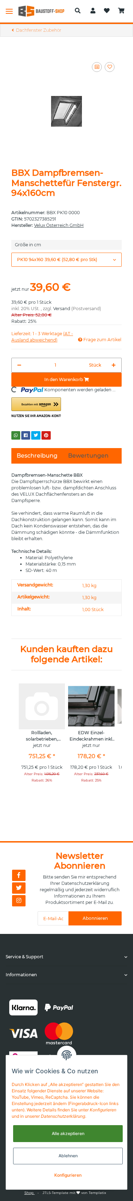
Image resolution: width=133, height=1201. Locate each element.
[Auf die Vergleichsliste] (97, 67)
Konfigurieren (68, 1175)
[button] (77, 11)
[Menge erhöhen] (113, 365)
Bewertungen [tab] (88, 455)
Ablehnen (68, 1155)
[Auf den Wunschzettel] (110, 67)
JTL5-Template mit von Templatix (74, 1193)
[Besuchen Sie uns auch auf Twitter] (19, 888)
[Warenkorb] (121, 11)
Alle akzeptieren (68, 1133)
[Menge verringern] (19, 365)
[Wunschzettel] (107, 11)
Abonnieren (95, 918)
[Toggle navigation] (9, 10)
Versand (61, 308)
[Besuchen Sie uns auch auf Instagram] (19, 900)
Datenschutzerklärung (85, 883)
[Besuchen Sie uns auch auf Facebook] (19, 875)
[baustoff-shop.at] (43, 11)
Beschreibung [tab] (37, 455)
